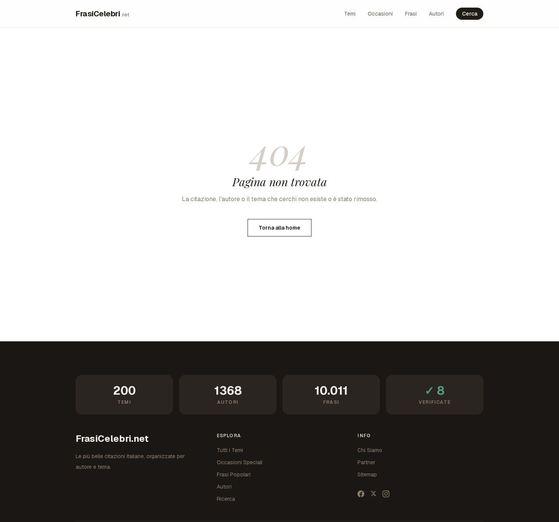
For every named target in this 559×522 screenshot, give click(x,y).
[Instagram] (386, 493)
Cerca (469, 13)
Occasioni (380, 13)
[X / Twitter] (373, 493)
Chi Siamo (369, 450)
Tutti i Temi (230, 450)
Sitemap (367, 474)
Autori (436, 13)
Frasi (411, 13)
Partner (366, 462)
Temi (350, 13)
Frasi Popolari (234, 474)
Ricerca (226, 498)
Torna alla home (279, 227)
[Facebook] (360, 493)
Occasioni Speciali (239, 462)
